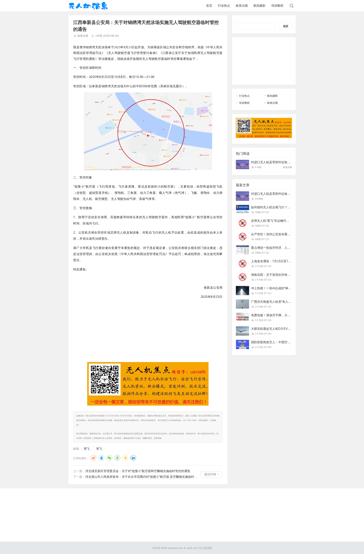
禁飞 (99, 448)
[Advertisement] (148, 329)
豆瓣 (117, 458)
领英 (133, 458)
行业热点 (224, 5)
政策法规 (242, 5)
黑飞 (86, 448)
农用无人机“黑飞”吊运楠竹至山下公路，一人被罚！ (285, 220)
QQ (101, 458)
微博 (93, 458)
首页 (209, 5)
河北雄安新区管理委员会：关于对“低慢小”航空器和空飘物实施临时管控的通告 (137, 471)
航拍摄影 (259, 5)
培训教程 (277, 5)
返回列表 (210, 474)
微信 (109, 458)
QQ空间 (125, 458)
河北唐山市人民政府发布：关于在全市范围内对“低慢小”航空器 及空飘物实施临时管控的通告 (147, 476)
